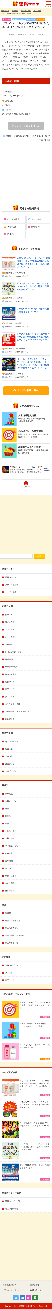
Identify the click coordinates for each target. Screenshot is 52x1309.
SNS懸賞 (9, 644)
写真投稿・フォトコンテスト (17, 711)
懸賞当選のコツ (11, 928)
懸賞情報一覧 (10, 577)
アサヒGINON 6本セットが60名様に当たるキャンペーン (35, 1172)
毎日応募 (9, 748)
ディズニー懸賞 (11, 845)
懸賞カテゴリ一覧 (12, 1201)
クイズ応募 (10, 696)
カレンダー (10, 890)
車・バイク (10, 868)
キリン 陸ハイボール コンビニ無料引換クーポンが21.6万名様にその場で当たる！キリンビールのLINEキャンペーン (35, 1087)
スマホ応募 (10, 629)
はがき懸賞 (10, 622)
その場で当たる (11, 741)
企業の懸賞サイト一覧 (14, 935)
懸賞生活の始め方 (12, 920)
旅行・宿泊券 (10, 875)
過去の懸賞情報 (11, 1208)
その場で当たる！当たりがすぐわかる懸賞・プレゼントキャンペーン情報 (35, 1009)
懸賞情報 (35, 226)
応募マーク (10, 681)
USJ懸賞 (8, 853)
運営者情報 (34, 1284)
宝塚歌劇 (9, 860)
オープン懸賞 (13, 219)
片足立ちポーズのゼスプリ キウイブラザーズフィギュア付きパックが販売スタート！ (35, 1108)
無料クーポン (10, 838)
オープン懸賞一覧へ (28, 390)
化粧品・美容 (10, 830)
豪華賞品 (9, 793)
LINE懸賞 (9, 659)
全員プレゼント (11, 763)
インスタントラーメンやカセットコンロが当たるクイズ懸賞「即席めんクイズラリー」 (35, 1150)
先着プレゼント (11, 771)
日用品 (10, 234)
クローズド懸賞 (11, 584)
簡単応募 (9, 614)
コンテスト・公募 (12, 704)
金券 (7, 823)
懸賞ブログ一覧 (11, 943)
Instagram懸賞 (11, 666)
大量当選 (11, 226)
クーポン (9, 972)
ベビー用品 (10, 883)
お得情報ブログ (11, 965)
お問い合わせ (35, 1290)
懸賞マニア (26, 3)
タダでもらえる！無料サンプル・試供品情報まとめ (35, 1051)
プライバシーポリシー (12, 1290)
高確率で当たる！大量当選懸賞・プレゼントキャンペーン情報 (35, 1030)
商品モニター (10, 689)
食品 (7, 808)
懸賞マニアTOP (9, 1284)
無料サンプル (10, 801)
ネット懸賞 (36, 219)
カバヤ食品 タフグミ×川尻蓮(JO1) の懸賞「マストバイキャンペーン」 (35, 1129)
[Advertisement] (26, 26)
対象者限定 (10, 719)
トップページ (26, 486)
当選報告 (9, 913)
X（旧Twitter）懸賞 (13, 651)
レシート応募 (10, 674)
